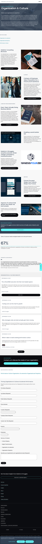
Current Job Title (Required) (7, 421)
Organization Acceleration (5, 38)
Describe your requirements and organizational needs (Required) (15, 453)
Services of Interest (5, 438)
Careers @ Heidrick (4, 499)
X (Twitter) (21, 529)
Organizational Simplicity (5, 40)
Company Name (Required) (7, 415)
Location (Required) (5, 409)
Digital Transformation (7, 444)
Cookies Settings (12, 541)
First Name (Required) (6, 388)
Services (2, 482)
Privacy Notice (3, 518)
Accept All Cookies (29, 541)
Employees (3, 432)
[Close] (41, 538)
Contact (2, 516)
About (2, 490)
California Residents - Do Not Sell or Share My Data (9, 525)
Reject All (21, 541)
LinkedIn (7, 529)
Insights (2, 487)
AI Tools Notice (3, 523)
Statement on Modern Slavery (6, 514)
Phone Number (4, 404)
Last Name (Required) (5, 393)
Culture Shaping (5, 441)
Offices (2, 496)
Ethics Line (2, 507)
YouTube (34, 529)
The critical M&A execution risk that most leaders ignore (17, 282)
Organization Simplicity (7, 450)
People (2, 493)
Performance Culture (4, 43)
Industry (3, 426)
